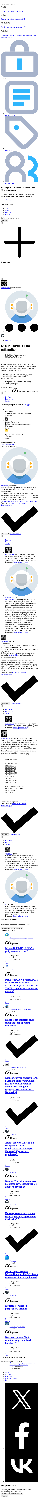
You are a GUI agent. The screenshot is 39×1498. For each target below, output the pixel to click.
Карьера (8, 212)
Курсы (7, 214)
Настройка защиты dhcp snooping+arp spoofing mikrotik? (19, 1022)
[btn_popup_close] (4, 1496)
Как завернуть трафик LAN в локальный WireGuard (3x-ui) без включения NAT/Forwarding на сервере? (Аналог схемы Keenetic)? (21, 1085)
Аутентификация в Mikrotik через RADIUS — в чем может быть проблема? (21, 1274)
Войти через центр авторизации (12, 928)
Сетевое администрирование (20, 1009)
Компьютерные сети (17, 1327)
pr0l (6, 904)
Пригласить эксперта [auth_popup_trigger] (8, 444)
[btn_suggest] (2, 222)
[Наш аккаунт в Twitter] (21, 1415)
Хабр (7, 208)
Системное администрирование (21, 938)
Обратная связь (10, 1378)
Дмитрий (4, 641)
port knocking (13, 655)
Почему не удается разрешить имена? (16, 1307)
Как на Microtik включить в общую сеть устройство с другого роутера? (21, 1183)
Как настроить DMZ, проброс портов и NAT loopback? (18, 1340)
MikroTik (8, 340)
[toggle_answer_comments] (6, 505)
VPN (11, 969)
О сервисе (9, 1374)
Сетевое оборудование (18, 1067)
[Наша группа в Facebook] (21, 1448)
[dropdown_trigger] (2, 393)
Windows (13, 1261)
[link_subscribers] (21, 331)
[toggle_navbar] (2, 279)
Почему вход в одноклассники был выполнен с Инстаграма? (23, 1364)
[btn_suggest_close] (4, 220)
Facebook (8, 397)
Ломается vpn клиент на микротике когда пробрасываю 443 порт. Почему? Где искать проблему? (19, 1148)
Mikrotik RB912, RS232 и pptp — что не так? (19, 950)
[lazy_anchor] (21, 962)
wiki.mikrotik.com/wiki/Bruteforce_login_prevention (19, 501)
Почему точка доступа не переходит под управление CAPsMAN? (20, 1216)
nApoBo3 (4, 486)
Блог (7, 1380)
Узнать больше (6, 200)
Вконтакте (9, 399)
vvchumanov (5, 288)
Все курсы (27, 405)
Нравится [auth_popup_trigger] (5, 534)
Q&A (7, 210)
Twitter (7, 401)
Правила (8, 1376)
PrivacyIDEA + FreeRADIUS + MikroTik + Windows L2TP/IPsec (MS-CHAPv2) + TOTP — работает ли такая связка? (21, 985)
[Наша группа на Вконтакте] (21, 1481)
